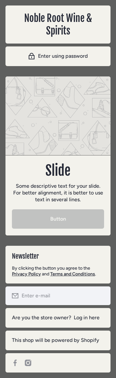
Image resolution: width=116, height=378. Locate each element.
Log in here (87, 317)
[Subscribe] (101, 295)
